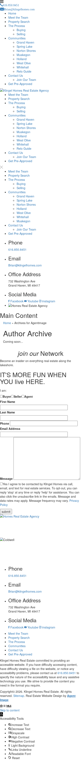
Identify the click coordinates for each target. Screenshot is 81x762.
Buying (21, 30)
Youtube (32, 301)
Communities (17, 38)
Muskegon (23, 55)
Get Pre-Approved (20, 84)
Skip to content (10, 710)
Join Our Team (26, 80)
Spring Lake (24, 46)
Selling (21, 34)
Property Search (19, 21)
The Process (16, 26)
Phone (4, 423)
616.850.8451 (17, 249)
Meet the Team (18, 17)
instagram (48, 301)
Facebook (16, 301)
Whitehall (23, 67)
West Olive (24, 63)
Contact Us (15, 75)
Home (12, 13)
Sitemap (18, 696)
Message (6, 478)
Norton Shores (26, 51)
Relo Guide (24, 71)
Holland (22, 59)
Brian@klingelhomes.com (25, 265)
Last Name (7, 412)
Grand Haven (25, 42)
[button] (1, 714)
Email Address (10, 429)
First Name (7, 402)
